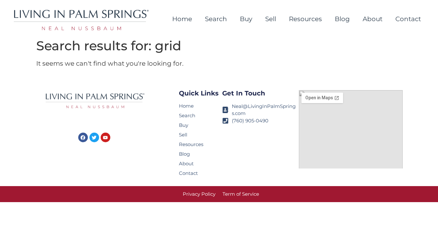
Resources (305, 19)
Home (182, 19)
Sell (270, 19)
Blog (342, 19)
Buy (246, 19)
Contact (408, 19)
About (373, 19)
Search (216, 19)
